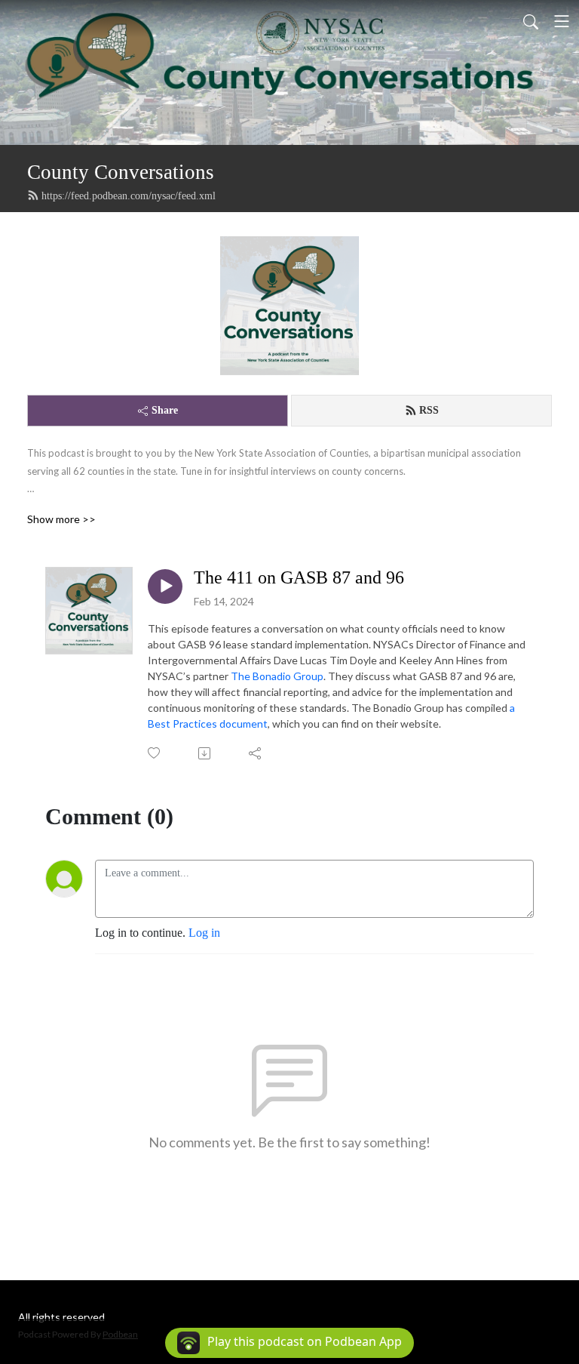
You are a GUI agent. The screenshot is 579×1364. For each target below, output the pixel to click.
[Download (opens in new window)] (205, 753)
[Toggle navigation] (561, 21)
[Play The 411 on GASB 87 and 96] (165, 586)
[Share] (256, 753)
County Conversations (120, 172)
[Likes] (155, 753)
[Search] (530, 21)
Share (165, 410)
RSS (429, 410)
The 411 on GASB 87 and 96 (299, 577)
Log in (204, 932)
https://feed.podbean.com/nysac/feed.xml (128, 196)
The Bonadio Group (277, 676)
